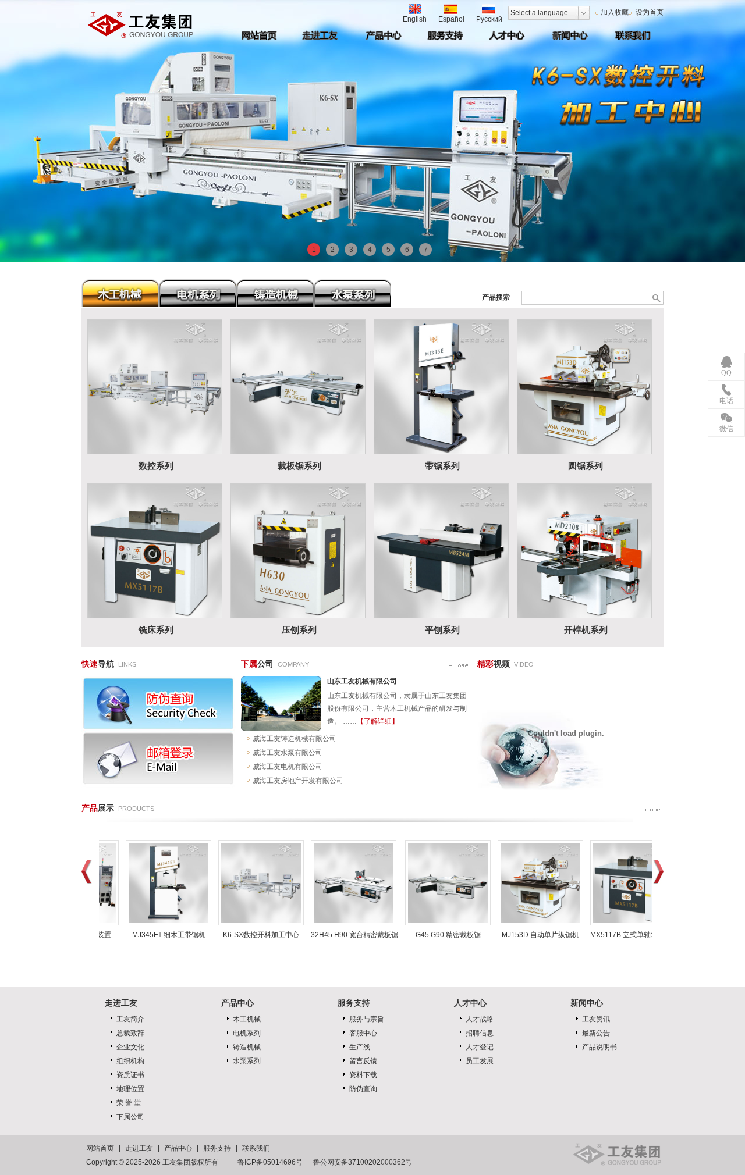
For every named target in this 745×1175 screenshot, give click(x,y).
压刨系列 (299, 630)
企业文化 (130, 1047)
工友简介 (130, 1019)
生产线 (359, 1047)
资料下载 (363, 1075)
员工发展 (480, 1061)
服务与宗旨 (366, 1019)
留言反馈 (363, 1061)
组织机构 (130, 1061)
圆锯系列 (585, 466)
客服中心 (363, 1033)
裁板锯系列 (299, 466)
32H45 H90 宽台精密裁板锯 (354, 935)
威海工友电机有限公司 (287, 767)
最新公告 (596, 1033)
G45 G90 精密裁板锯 (448, 935)
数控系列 (156, 466)
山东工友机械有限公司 (362, 681)
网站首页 (100, 1148)
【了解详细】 (378, 721)
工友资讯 (596, 1019)
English (415, 19)
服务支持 (354, 1002)
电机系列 (247, 1033)
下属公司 (130, 1117)
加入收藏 (615, 12)
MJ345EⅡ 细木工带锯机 (168, 935)
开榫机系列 (586, 630)
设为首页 (649, 12)
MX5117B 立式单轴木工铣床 (634, 935)
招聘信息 (480, 1033)
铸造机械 (247, 1047)
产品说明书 (599, 1047)
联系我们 (256, 1148)
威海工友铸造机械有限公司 (294, 739)
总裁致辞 (130, 1033)
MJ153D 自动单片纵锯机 (540, 935)
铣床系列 (156, 630)
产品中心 (178, 1148)
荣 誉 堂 (128, 1103)
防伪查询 (363, 1089)
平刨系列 (442, 630)
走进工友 (139, 1148)
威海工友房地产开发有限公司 (298, 781)
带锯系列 (442, 466)
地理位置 (130, 1089)
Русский (489, 19)
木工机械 (247, 1019)
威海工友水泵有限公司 (287, 753)
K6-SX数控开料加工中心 (261, 935)
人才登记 (480, 1047)
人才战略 (480, 1019)
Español (451, 19)
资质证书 (130, 1075)
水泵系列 (247, 1061)
